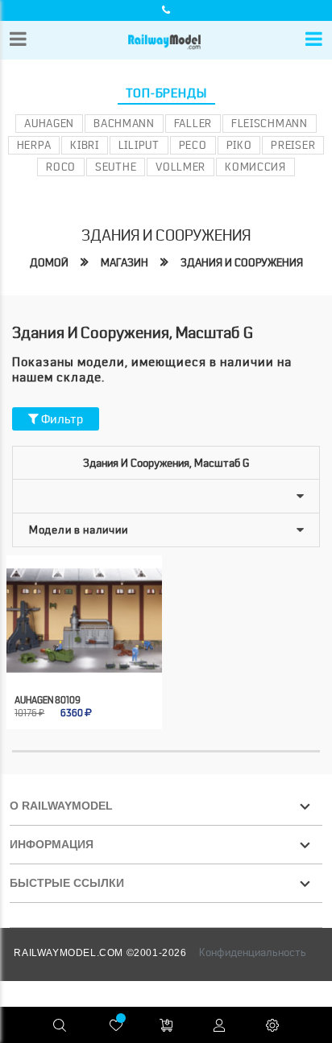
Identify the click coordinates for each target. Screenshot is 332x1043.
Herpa (34, 144)
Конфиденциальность (252, 952)
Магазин (124, 262)
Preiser (293, 144)
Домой (49, 262)
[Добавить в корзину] (68, 659)
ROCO (61, 166)
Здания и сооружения (242, 262)
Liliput (139, 144)
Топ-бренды (166, 93)
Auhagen (49, 123)
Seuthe (115, 166)
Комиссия (255, 166)
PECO (193, 144)
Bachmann (124, 123)
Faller (193, 123)
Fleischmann (269, 123)
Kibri (84, 144)
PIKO (239, 144)
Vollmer (180, 166)
